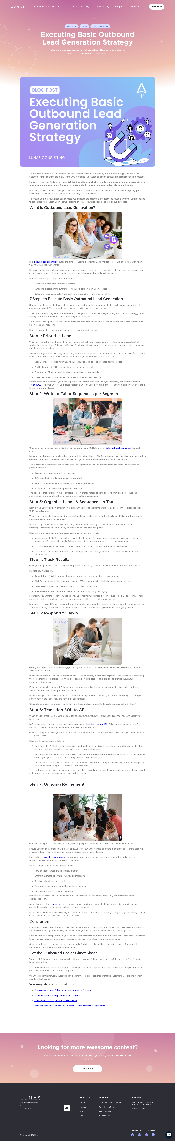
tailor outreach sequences (118, 448)
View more (87, 1068)
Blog (81, 1111)
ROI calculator (105, 1116)
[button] (119, 7)
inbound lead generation (45, 261)
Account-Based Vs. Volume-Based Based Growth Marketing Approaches (69, 1005)
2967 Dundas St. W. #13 (143, 1103)
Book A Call (157, 7)
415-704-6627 (138, 1109)
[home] (18, 7)
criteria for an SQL (98, 724)
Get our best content (29, 1103)
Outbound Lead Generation (47, 7)
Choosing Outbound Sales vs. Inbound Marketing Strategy (62, 990)
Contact (82, 1102)
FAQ (81, 1116)
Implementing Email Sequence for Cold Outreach (58, 995)
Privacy (82, 1107)
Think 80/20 (35, 384)
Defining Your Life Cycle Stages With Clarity (55, 1000)
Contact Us (134, 7)
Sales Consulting (81, 7)
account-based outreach (53, 857)
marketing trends (59, 904)
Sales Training (102, 7)
